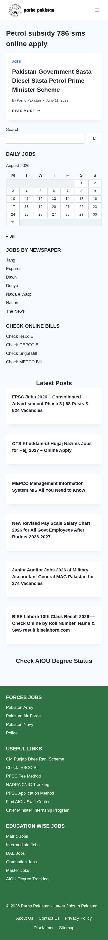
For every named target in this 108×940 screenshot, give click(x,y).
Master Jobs (17, 870)
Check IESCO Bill (22, 767)
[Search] (94, 138)
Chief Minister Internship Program (37, 810)
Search (12, 129)
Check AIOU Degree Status (54, 660)
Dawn (11, 277)
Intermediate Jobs (23, 844)
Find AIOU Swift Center (28, 801)
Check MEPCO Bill (24, 362)
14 (68, 199)
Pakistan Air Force (23, 716)
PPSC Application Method (30, 793)
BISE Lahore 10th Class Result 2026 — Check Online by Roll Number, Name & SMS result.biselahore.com (53, 623)
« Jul (11, 236)
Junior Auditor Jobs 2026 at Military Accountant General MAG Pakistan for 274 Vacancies (53, 576)
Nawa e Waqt (18, 294)
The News (15, 311)
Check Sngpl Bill (21, 353)
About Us (24, 918)
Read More (26, 111)
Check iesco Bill (21, 336)
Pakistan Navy (19, 724)
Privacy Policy (78, 918)
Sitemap (66, 927)
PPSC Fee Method (23, 776)
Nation (12, 302)
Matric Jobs (17, 836)
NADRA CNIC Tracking (27, 784)
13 (54, 199)
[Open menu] (97, 10)
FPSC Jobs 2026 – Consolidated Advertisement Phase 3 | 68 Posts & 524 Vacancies (50, 403)
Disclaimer (44, 927)
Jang (10, 260)
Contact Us (49, 918)
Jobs (16, 61)
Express (14, 268)
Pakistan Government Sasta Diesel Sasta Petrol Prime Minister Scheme (51, 80)
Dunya (12, 285)
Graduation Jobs (21, 862)
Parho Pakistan (29, 100)
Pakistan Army (19, 707)
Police (12, 733)
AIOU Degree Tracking (27, 879)
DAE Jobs (15, 853)
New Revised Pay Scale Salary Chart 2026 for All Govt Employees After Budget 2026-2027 (51, 530)
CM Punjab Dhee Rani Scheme (35, 759)
